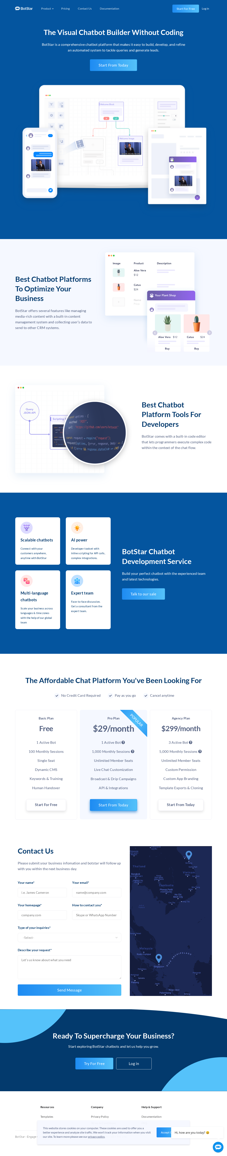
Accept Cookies (170, 1132)
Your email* (80, 882)
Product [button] (46, 8)
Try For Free (94, 1063)
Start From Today (113, 65)
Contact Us (85, 8)
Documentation (109, 8)
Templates (46, 1116)
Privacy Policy (100, 1116)
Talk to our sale (143, 594)
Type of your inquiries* (34, 928)
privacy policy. (96, 1136)
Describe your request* (35, 950)
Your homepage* (29, 905)
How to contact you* (87, 905)
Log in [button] (205, 8)
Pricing (65, 8)
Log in (134, 1063)
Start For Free (186, 8)
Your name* (26, 882)
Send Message (69, 990)
